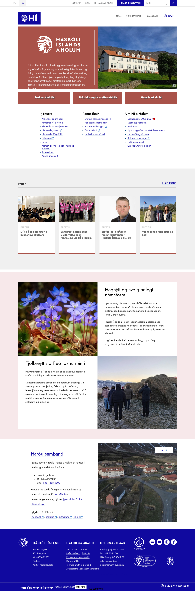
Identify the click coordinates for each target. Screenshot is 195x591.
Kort (162, 450)
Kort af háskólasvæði (43, 565)
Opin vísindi (91, 130)
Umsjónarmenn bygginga (112, 565)
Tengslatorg (48, 152)
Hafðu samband (135, 142)
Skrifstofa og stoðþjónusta (55, 126)
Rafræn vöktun (73, 561)
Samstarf (152, 16)
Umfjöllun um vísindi (95, 134)
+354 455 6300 (51, 483)
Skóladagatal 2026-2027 (140, 119)
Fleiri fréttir (169, 183)
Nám (118, 16)
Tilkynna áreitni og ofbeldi (78, 565)
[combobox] (156, 3)
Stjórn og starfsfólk (136, 123)
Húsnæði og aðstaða (138, 134)
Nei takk (80, 587)
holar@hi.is (60, 494)
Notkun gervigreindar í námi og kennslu (58, 147)
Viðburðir (132, 126)
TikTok (76, 517)
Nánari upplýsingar (65, 587)
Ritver (45, 142)
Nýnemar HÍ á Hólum (52, 123)
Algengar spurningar (52, 119)
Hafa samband (73, 553)
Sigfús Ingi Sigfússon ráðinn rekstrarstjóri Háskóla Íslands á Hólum (116, 235)
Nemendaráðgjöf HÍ (52, 134)
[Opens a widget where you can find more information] (175, 586)
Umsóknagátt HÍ (130, 3)
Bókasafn (46, 138)
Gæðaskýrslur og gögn (139, 146)
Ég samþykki (96, 589)
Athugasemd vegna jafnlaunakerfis (82, 569)
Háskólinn (169, 16)
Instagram (64, 517)
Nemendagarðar (50, 130)
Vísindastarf (134, 16)
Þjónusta (76, 3)
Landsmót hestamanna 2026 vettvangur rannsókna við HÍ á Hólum (76, 235)
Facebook (36, 517)
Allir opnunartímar (108, 561)
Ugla (88, 3)
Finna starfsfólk (103, 3)
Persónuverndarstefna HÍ (78, 557)
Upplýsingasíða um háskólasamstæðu (146, 130)
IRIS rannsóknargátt (94, 126)
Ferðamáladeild (44, 97)
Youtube (50, 517)
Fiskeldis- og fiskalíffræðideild (98, 97)
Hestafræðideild (151, 97)
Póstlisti (36, 561)
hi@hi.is (86, 553)
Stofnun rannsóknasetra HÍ (98, 119)
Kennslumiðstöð (50, 156)
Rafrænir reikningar (137, 138)
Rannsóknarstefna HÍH (96, 123)
